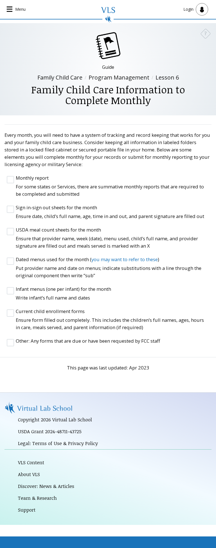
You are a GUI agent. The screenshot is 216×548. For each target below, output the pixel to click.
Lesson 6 (167, 77)
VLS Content (31, 462)
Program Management (119, 77)
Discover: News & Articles (46, 486)
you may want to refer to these (124, 259)
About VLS (29, 474)
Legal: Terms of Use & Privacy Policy (58, 443)
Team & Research (37, 498)
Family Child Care (59, 77)
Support (26, 510)
